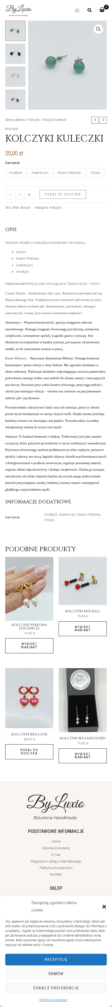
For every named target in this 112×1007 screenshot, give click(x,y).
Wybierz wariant (29, 645)
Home (56, 841)
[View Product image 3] (15, 76)
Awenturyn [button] (40, 172)
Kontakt (56, 874)
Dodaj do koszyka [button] (29, 751)
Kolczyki (34, 120)
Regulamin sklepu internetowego (56, 861)
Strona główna (15, 120)
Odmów (56, 973)
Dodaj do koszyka (63, 194)
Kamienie (12, 163)
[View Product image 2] (15, 53)
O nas (56, 854)
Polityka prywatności (53, 1000)
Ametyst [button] (15, 172)
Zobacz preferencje (56, 988)
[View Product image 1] (15, 30)
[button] (104, 906)
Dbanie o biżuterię (56, 848)
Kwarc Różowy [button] (69, 172)
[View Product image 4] (15, 99)
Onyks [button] (95, 172)
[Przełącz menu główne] (77, 10)
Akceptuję (56, 959)
